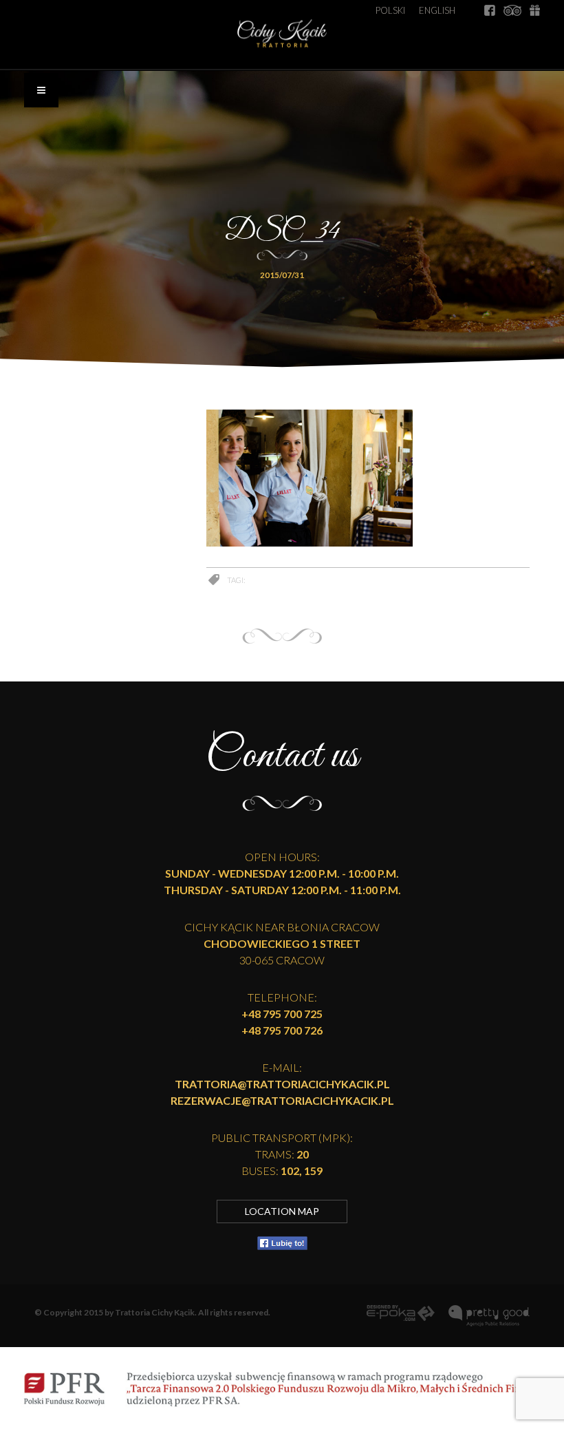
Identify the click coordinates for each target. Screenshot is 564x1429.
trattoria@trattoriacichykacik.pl (282, 1083)
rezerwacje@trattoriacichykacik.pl (282, 1100)
